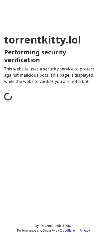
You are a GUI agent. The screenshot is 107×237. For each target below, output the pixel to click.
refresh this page (27, 185)
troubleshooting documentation (42, 206)
